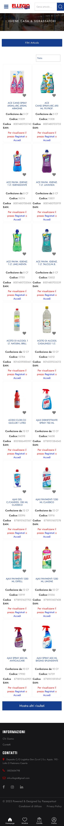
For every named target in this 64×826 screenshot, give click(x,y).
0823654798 (13, 770)
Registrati (20, 136)
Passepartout (49, 801)
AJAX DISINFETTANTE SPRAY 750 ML (47, 422)
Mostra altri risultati (32, 705)
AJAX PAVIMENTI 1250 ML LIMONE (47, 580)
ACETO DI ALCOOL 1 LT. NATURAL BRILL (17, 342)
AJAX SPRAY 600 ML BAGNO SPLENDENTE (47, 660)
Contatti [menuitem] (7, 744)
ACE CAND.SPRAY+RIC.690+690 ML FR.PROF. (46, 106)
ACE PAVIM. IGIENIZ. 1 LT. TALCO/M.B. (47, 263)
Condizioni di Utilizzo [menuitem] (30, 806)
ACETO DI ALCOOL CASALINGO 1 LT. (47, 342)
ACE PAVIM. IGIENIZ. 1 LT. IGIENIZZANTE (17, 184)
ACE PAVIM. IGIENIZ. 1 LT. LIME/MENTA (17, 263)
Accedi (17, 140)
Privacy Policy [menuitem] (54, 806)
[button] (60, 7)
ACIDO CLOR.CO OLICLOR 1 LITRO (17, 422)
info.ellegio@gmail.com (18, 778)
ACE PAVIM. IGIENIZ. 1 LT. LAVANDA (47, 184)
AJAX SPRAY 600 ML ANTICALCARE (17, 660)
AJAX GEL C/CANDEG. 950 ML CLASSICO (17, 502)
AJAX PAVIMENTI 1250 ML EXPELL (17, 580)
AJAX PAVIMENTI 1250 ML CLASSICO (47, 501)
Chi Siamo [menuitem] (8, 738)
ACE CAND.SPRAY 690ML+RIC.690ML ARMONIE (17, 106)
